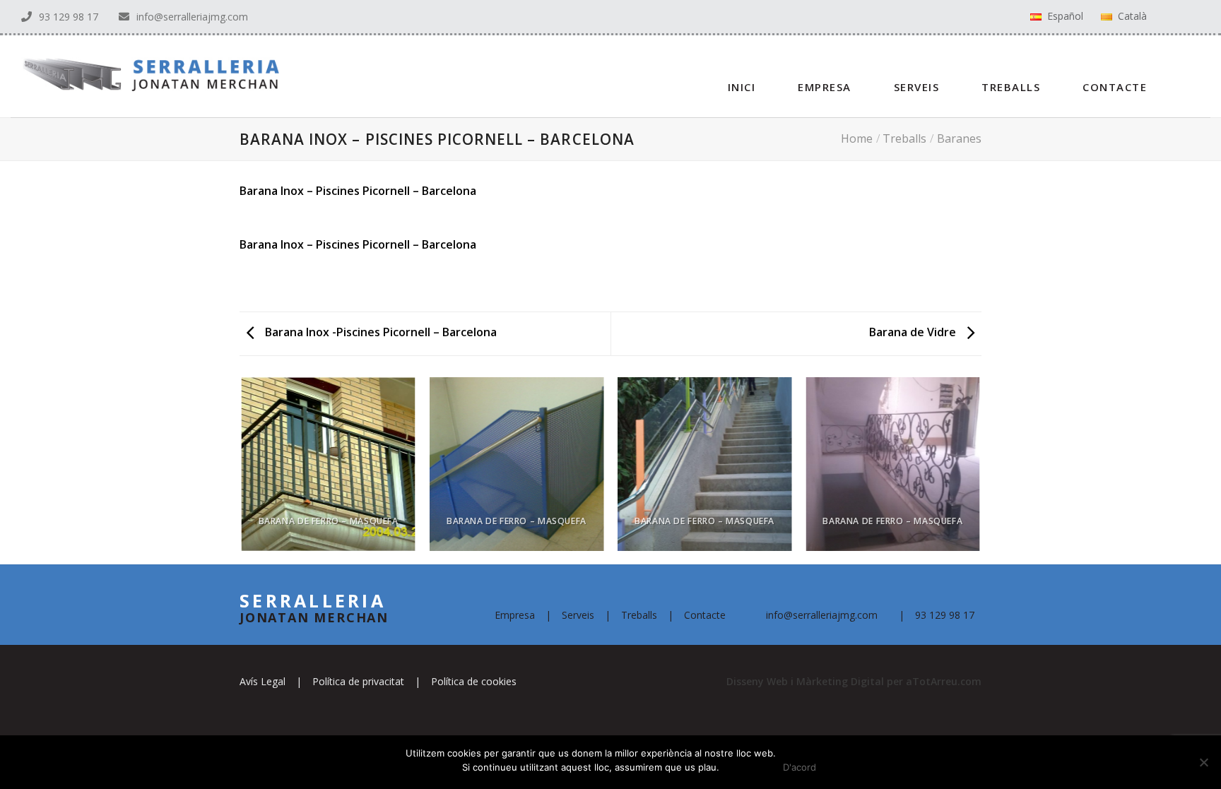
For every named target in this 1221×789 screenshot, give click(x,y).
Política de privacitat (358, 681)
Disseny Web (758, 681)
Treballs (1010, 87)
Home (857, 138)
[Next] (979, 470)
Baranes (959, 138)
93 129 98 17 (68, 16)
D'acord (799, 767)
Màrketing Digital (840, 681)
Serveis (917, 87)
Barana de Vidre (914, 332)
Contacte (1115, 87)
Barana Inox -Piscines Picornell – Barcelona (379, 332)
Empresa (824, 87)
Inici (742, 87)
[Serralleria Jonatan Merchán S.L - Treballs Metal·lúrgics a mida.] (140, 76)
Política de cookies (474, 681)
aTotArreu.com (943, 681)
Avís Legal (262, 681)
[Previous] (242, 470)
